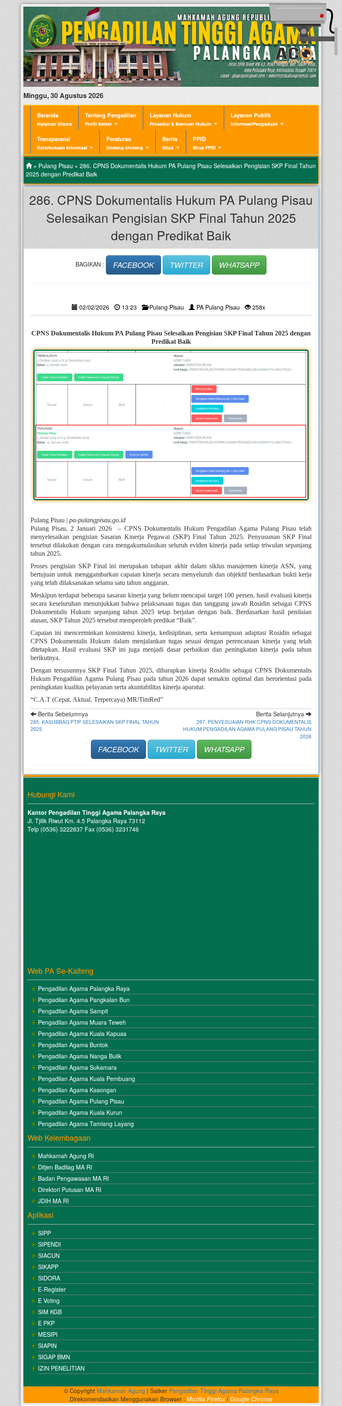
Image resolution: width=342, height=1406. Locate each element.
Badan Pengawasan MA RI (73, 1178)
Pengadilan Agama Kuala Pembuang (86, 1078)
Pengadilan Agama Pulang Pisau (81, 1101)
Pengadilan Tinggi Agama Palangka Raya (224, 1390)
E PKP (46, 1323)
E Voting (49, 1300)
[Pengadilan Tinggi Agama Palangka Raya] (29, 165)
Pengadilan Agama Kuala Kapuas (82, 1033)
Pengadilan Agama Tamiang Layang (86, 1123)
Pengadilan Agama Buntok (73, 1045)
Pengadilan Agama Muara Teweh (82, 1022)
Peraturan (124, 143)
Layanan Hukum (180, 119)
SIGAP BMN (54, 1357)
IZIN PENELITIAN (61, 1368)
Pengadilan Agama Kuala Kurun (80, 1112)
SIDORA (49, 1278)
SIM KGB (50, 1312)
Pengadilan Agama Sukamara (77, 1067)
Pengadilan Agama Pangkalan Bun (84, 999)
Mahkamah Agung (121, 1390)
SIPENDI (49, 1244)
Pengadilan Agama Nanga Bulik (79, 1056)
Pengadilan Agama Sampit (73, 1011)
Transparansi (62, 143)
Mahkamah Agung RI (66, 1156)
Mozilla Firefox (206, 1399)
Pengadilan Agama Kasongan (77, 1090)
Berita (169, 143)
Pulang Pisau (55, 165)
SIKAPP (48, 1266)
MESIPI (48, 1334)
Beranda (54, 119)
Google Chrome (251, 1399)
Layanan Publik (254, 119)
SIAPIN (47, 1345)
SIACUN (49, 1255)
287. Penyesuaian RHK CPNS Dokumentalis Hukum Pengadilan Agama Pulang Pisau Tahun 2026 (247, 728)
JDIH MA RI (53, 1201)
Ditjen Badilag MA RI (65, 1167)
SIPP (44, 1233)
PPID (204, 143)
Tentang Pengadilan (110, 119)
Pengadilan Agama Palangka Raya (84, 988)
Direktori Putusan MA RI (69, 1189)
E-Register (52, 1289)
